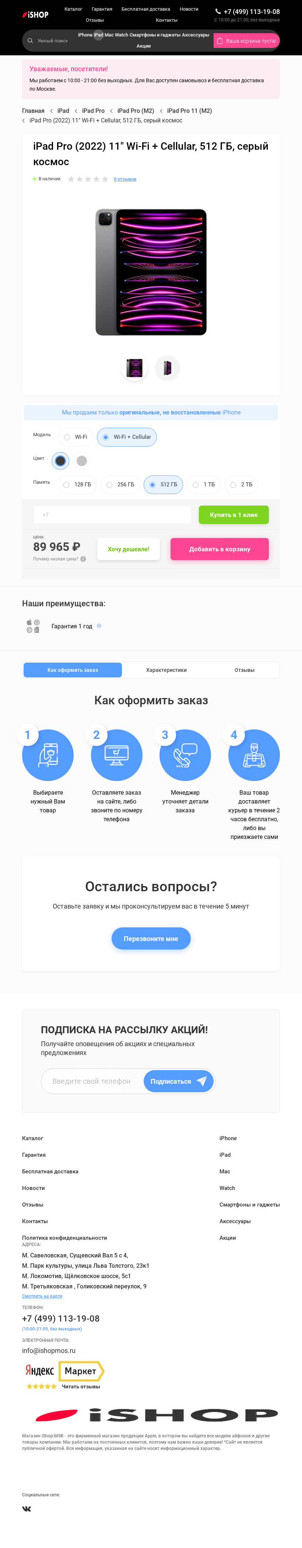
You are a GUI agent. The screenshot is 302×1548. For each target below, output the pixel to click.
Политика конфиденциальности (64, 1238)
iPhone (85, 35)
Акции (144, 46)
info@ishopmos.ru (49, 1350)
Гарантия (102, 9)
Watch (121, 35)
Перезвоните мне (151, 939)
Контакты (167, 20)
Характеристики (166, 670)
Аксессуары (195, 35)
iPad (98, 35)
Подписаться (171, 1081)
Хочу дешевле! (128, 549)
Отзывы (95, 20)
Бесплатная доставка (146, 9)
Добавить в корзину (219, 549)
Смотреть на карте (42, 1296)
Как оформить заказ (73, 670)
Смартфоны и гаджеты (155, 35)
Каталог (73, 9)
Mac (109, 35)
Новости (189, 9)
